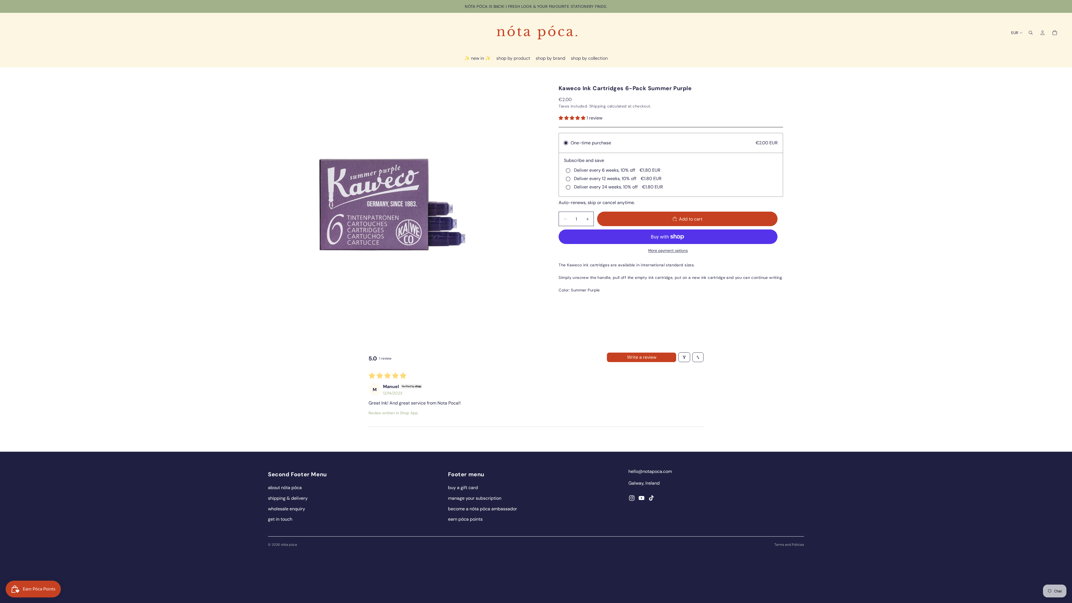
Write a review (641, 357)
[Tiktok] (651, 498)
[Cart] (1055, 33)
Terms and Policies (789, 544)
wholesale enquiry (286, 509)
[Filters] (684, 357)
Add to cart (690, 219)
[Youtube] (641, 498)
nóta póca (289, 544)
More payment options (668, 250)
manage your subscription (474, 498)
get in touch (280, 519)
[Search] (1031, 33)
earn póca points (465, 519)
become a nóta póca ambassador (482, 509)
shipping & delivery (288, 498)
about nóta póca (285, 487)
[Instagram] (631, 498)
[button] (573, 118)
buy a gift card (463, 487)
